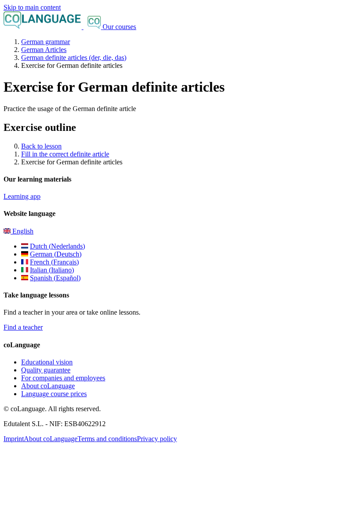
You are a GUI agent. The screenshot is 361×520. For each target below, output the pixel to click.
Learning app (22, 196)
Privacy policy (157, 438)
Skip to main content (32, 7)
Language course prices (54, 393)
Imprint (14, 438)
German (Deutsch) (55, 254)
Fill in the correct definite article (65, 154)
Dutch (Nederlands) (57, 246)
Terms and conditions (107, 438)
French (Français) (54, 262)
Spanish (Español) (55, 278)
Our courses (119, 26)
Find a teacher (23, 327)
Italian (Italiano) (52, 270)
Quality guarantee (45, 370)
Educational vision (47, 362)
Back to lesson (41, 146)
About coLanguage (48, 386)
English (22, 231)
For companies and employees (63, 378)
